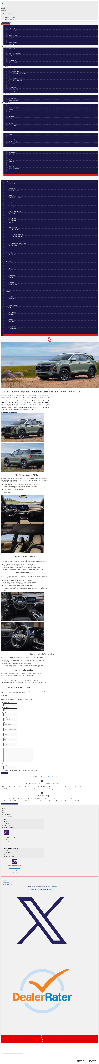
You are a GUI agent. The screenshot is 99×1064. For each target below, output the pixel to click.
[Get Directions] (41, 1037)
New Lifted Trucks (12, 96)
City (4, 732)
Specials (6, 66)
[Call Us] (42, 1035)
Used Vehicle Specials (13, 87)
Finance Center (12, 134)
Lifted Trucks (7, 93)
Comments (6, 746)
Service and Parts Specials (14, 107)
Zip (4, 741)
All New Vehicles (12, 183)
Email (5, 712)
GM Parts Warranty (12, 121)
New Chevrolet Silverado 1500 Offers (19, 73)
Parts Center (11, 118)
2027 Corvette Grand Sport (14, 190)
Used (5, 46)
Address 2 (6, 727)
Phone (5, 717)
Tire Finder (11, 111)
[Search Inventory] (49, 338)
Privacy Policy (48, 776)
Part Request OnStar (13, 125)
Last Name (6, 707)
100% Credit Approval (13, 139)
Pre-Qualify (11, 136)
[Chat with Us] (42, 1041)
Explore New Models (13, 42)
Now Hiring (11, 159)
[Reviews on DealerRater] (42, 1031)
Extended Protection (13, 305)
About (5, 150)
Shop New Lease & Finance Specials (19, 243)
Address (5, 722)
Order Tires (11, 109)
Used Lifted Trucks (12, 98)
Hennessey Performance (13, 35)
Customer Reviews (12, 166)
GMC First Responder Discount (15, 197)
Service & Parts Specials (13, 89)
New (7, 181)
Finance (6, 132)
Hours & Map (11, 161)
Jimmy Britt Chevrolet (9, 837)
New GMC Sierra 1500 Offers (17, 234)
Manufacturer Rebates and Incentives (19, 241)
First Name (6, 702)
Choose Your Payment (13, 141)
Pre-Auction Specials (13, 62)
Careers (10, 170)
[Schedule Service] (42, 1039)
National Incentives (12, 91)
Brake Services (11, 130)
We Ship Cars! (11, 44)
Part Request (11, 123)
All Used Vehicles (12, 48)
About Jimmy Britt (12, 152)
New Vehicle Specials (13, 69)
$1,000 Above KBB (8, 175)
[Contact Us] (49, 341)
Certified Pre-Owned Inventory (15, 53)
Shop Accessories (12, 114)
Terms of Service (56, 776)
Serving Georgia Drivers (14, 868)
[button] (49, 178)
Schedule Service (12, 263)
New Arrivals (11, 37)
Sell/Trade (9, 307)
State (4, 737)
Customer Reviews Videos (14, 168)
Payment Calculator (12, 143)
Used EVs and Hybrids (13, 55)
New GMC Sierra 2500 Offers (17, 78)
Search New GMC (12, 30)
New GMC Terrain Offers (17, 80)
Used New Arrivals (12, 60)
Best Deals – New (15, 71)
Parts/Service (7, 102)
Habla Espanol (11, 154)
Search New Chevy (12, 28)
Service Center (11, 116)
